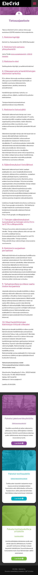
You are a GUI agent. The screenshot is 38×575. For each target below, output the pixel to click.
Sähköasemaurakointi (19, 423)
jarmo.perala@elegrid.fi (18, 54)
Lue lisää (18, 443)
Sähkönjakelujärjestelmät (19, 478)
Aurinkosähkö (19, 536)
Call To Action (29, 571)
